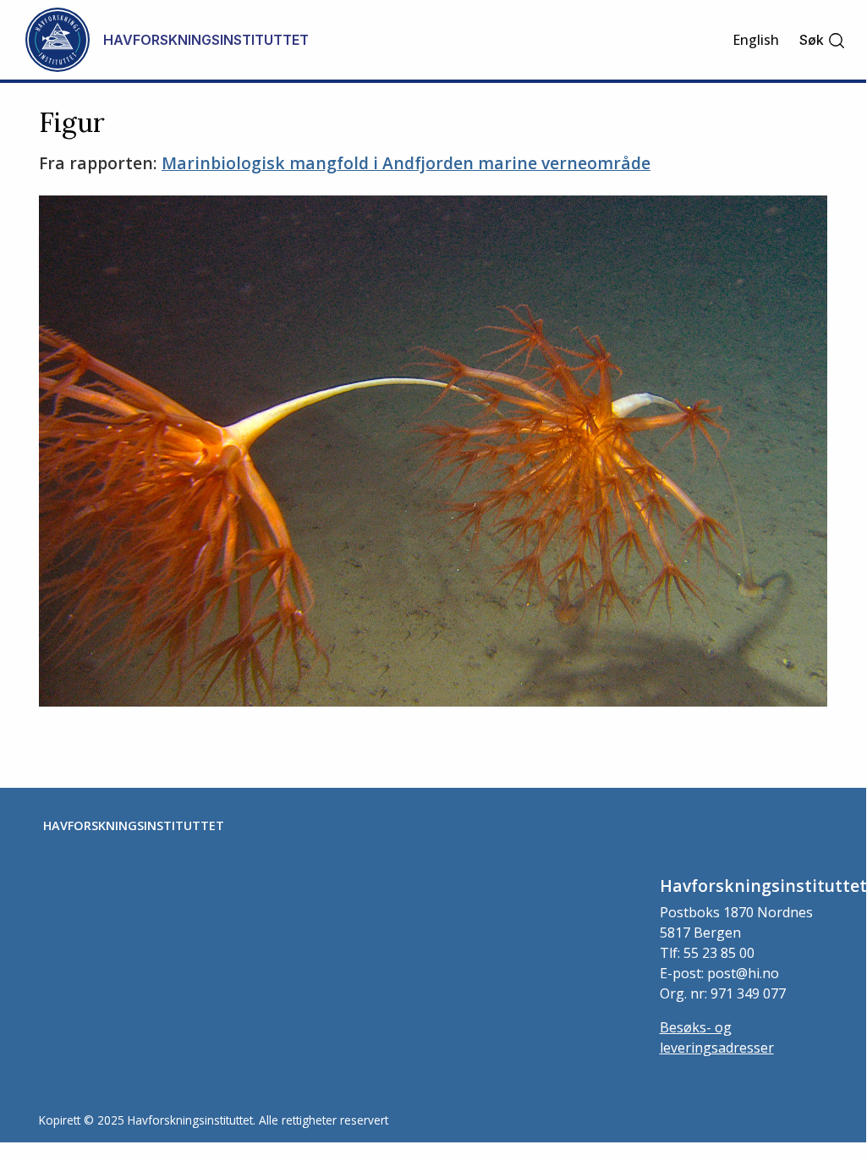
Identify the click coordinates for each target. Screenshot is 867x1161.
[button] (822, 40)
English (756, 39)
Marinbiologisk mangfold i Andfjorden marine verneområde (406, 162)
